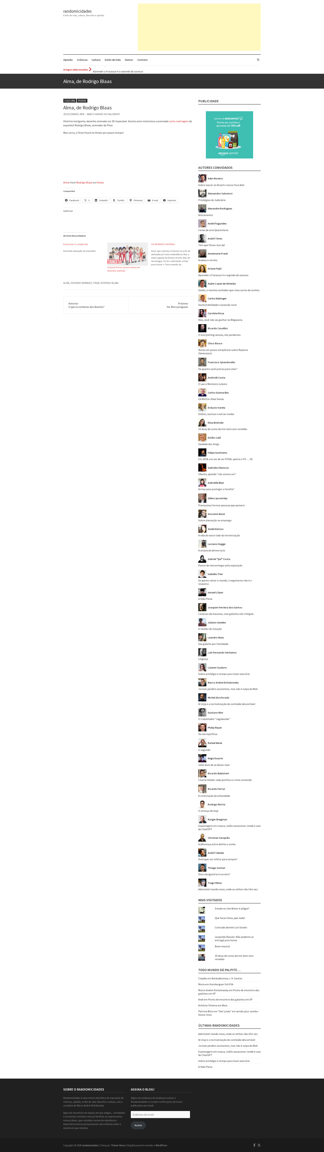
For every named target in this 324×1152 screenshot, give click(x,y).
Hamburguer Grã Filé (221, 984)
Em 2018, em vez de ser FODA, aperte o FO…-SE (225, 459)
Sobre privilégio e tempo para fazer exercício (224, 674)
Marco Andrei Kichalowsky (103, 114)
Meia (224, 1005)
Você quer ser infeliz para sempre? (217, 859)
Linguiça (203, 659)
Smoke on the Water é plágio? (232, 908)
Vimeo (100, 182)
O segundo (204, 750)
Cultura (96, 59)
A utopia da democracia (211, 550)
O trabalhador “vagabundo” (214, 719)
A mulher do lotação (210, 629)
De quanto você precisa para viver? (217, 369)
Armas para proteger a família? (216, 489)
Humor (129, 59)
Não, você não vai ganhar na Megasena (220, 320)
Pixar (96, 283)
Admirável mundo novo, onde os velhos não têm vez (228, 889)
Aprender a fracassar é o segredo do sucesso (118, 69)
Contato (142, 59)
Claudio (202, 978)
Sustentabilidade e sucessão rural (217, 304)
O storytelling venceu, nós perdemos (219, 335)
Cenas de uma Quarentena (213, 230)
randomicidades (77, 11)
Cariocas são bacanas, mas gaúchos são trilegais (226, 613)
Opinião (68, 59)
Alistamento (205, 215)
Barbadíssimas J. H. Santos (227, 978)
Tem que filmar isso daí (211, 245)
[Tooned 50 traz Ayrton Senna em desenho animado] (127, 254)
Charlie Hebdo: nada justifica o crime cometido (225, 780)
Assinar (138, 1125)
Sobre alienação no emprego (215, 520)
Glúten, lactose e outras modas (216, 414)
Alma (66, 182)
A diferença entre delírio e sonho (217, 844)
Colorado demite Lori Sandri (231, 927)
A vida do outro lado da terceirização (219, 535)
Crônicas (82, 59)
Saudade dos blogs (208, 444)
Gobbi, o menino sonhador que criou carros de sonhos (229, 290)
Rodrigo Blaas (84, 182)
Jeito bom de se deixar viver (214, 765)
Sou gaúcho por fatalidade (213, 644)
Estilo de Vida (113, 59)
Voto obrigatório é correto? (214, 874)
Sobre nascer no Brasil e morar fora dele (221, 185)
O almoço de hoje (208, 810)
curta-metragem (179, 121)
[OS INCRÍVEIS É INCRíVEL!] (173, 254)
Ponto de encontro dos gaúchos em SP (230, 999)
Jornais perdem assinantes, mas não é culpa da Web (228, 689)
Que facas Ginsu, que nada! (230, 918)
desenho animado (81, 283)
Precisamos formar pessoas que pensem (221, 505)
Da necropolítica (207, 734)
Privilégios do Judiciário (212, 200)
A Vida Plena (205, 598)
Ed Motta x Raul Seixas (211, 399)
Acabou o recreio (207, 260)
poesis (82, 100)
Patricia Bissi (205, 1011)
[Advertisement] (199, 27)
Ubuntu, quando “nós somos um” (217, 474)
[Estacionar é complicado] (85, 248)
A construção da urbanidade (214, 795)
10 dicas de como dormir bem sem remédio (222, 429)
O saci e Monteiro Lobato (212, 384)
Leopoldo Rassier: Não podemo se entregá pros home (234, 938)
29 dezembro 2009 (73, 114)
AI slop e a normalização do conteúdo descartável (226, 704)
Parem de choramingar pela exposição (220, 565)
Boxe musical (222, 946)
